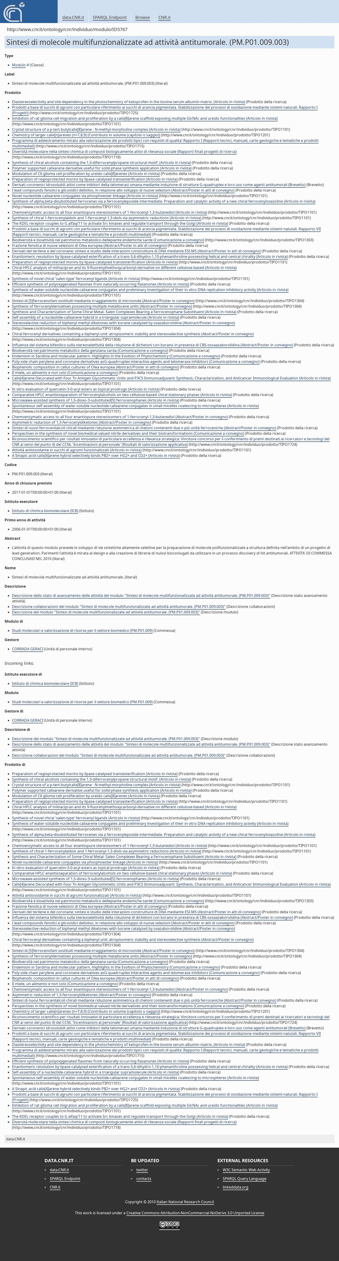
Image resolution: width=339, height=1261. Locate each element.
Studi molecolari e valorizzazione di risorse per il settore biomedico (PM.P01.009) (82, 630)
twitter (142, 1169)
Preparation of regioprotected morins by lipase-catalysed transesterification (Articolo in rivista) (95, 262)
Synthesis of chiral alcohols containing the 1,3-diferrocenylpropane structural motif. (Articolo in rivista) (101, 162)
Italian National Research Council (185, 1201)
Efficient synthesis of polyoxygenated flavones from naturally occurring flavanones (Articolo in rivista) (100, 284)
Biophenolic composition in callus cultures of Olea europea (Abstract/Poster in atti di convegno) (95, 367)
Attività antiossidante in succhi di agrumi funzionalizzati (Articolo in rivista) (77, 449)
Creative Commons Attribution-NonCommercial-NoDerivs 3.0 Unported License (195, 1212)
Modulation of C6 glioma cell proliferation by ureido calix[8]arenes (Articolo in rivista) (86, 173)
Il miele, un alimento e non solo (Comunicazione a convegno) (65, 372)
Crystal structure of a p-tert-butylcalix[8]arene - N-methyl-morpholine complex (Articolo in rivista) (96, 129)
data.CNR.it (73, 17)
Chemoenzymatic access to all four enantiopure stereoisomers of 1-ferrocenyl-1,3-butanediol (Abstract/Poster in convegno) (120, 416)
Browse (142, 17)
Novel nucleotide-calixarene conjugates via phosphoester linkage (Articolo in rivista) (85, 195)
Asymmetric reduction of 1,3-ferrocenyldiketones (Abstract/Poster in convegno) (81, 422)
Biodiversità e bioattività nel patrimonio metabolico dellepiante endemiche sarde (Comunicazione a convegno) (108, 239)
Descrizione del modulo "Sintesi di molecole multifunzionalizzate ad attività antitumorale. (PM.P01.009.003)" (106, 612)
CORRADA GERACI (27, 648)
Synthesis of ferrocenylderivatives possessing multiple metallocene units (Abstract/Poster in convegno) (102, 306)
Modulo (19, 64)
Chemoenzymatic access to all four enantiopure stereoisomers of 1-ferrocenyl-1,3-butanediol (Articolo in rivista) (109, 212)
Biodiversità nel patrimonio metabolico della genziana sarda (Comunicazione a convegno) (90, 350)
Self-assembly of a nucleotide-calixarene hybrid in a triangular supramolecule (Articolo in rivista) (95, 317)
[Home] (28, 11)
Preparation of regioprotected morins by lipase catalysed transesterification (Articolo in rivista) (95, 179)
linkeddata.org (235, 1187)
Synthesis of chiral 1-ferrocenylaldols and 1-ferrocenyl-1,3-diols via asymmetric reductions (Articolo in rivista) (106, 217)
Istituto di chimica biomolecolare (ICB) (45, 510)
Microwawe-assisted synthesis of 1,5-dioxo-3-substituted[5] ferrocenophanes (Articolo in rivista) (95, 400)
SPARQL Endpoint (110, 17)
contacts (143, 1178)
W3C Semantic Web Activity (246, 1169)
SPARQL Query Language (244, 1178)
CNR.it (164, 17)
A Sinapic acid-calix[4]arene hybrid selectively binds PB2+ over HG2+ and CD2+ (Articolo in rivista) (96, 455)
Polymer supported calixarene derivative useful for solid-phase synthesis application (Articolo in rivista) (102, 168)
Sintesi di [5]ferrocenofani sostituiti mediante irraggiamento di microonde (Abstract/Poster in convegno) (103, 300)
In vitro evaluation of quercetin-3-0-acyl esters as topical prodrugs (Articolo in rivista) (86, 389)
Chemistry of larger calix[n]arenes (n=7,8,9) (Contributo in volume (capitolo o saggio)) (86, 134)
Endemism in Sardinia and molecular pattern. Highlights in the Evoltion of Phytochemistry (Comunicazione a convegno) (116, 356)
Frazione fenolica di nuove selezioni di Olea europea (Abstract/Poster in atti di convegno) (89, 245)
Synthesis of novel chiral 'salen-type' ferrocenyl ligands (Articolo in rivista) (76, 278)
